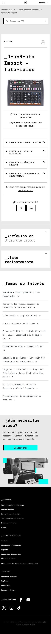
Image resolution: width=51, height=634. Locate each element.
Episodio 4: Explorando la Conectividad (24, 174)
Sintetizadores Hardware (28, 10)
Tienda (4, 541)
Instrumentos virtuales (12, 518)
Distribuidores (8, 559)
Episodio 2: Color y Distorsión (20, 152)
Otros (3, 527)
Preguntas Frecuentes (11, 554)
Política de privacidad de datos (25, 624)
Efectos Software (9, 523)
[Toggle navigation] (3, 3)
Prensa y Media (8, 590)
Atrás (9, 41)
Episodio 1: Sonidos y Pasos (25, 142)
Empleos (4, 581)
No (31, 208)
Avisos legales (42, 622)
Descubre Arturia (9, 576)
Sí (21, 208)
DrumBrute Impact (9, 13)
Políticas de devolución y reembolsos (19, 563)
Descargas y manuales (11, 545)
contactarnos (25, 190)
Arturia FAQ (6, 10)
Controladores (7, 509)
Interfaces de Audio (10, 514)
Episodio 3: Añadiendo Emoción (21, 163)
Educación (5, 585)
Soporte (4, 550)
